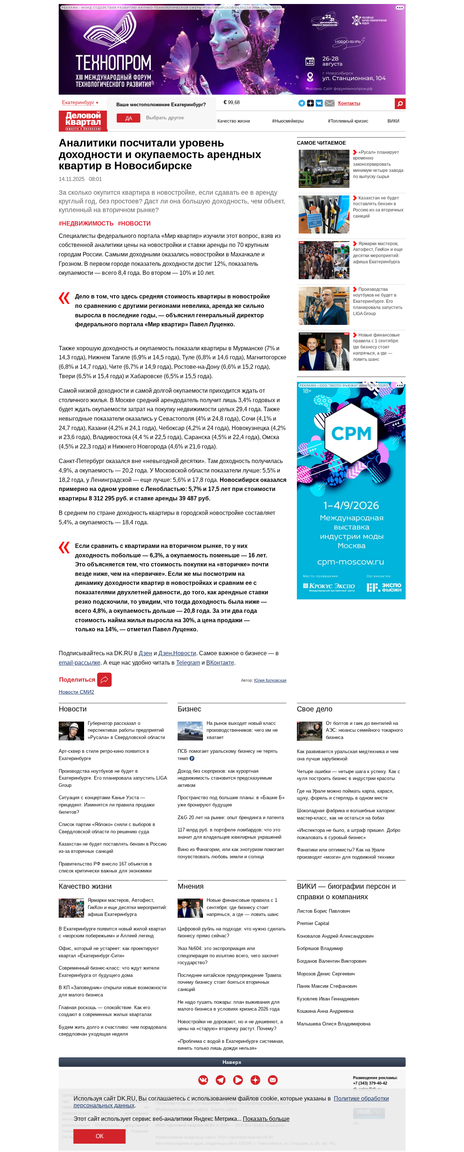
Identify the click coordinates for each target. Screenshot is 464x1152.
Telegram (301, 103)
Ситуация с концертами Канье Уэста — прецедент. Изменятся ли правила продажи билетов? (106, 804)
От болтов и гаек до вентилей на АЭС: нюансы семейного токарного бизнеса (364, 730)
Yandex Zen (310, 103)
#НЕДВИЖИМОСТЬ (87, 223)
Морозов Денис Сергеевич (326, 973)
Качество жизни (234, 121)
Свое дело (314, 709)
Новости (73, 709)
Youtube (238, 1080)
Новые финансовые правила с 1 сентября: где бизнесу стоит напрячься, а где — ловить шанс (243, 907)
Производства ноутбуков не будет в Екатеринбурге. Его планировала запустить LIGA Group (113, 778)
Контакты (349, 103)
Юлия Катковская (270, 680)
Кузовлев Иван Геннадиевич (328, 999)
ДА (128, 118)
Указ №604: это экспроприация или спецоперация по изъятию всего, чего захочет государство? (228, 955)
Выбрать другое (165, 117)
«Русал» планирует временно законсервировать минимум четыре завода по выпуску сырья (378, 164)
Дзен (145, 653)
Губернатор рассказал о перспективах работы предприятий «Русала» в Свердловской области (126, 730)
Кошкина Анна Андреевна (325, 1011)
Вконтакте (319, 103)
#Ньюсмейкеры (288, 121)
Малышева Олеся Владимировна (333, 1024)
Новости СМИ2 (76, 692)
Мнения (191, 886)
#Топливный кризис (348, 121)
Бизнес (189, 709)
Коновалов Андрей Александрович (335, 936)
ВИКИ (393, 121)
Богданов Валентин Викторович (331, 961)
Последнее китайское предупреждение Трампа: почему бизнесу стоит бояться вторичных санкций (230, 982)
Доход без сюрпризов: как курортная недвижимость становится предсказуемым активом (225, 778)
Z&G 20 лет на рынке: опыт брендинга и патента (231, 817)
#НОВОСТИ (134, 223)
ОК (99, 1136)
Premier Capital (313, 923)
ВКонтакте (220, 663)
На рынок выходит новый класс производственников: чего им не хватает (242, 730)
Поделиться (77, 679)
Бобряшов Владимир (320, 948)
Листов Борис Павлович (323, 911)
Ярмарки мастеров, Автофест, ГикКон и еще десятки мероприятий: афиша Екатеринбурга (127, 907)
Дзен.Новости (177, 653)
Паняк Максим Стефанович (327, 986)
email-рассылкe (79, 663)
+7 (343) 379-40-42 (370, 1083)
